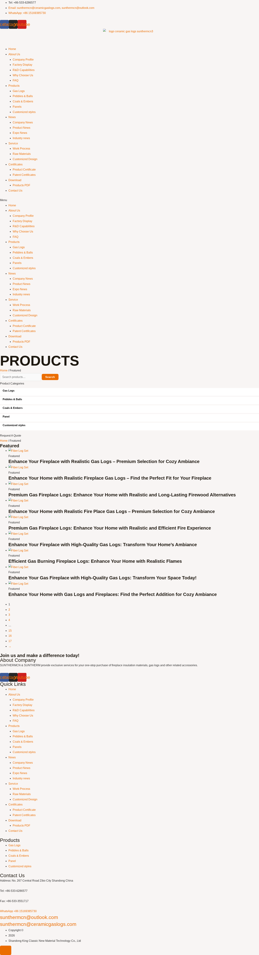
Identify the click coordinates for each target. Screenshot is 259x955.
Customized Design (25, 159)
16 (10, 635)
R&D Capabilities (24, 69)
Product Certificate (24, 169)
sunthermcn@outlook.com (29, 917)
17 (10, 641)
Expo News (20, 132)
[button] (129, 200)
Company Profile (23, 59)
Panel (12, 861)
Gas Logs (19, 90)
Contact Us (15, 190)
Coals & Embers (23, 101)
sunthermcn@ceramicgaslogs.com (38, 924)
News (12, 117)
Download (14, 180)
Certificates (15, 164)
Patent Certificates (24, 174)
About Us (14, 54)
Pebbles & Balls (23, 96)
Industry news (21, 138)
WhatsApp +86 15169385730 (18, 911)
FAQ (15, 80)
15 (10, 630)
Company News (23, 122)
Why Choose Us (23, 75)
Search (50, 376)
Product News (21, 127)
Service (13, 143)
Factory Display (22, 64)
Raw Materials (22, 153)
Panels (17, 106)
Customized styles (24, 112)
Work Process (21, 148)
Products (14, 85)
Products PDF (21, 185)
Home (12, 48)
